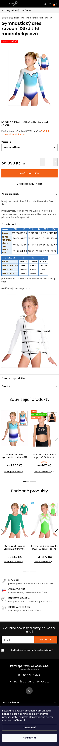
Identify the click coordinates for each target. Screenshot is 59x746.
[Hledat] (44, 4)
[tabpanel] (15, 442)
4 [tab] (34, 481)
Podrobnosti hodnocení (41, 18)
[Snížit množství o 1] (43, 162)
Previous (2, 438)
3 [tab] (31, 481)
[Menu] (3, 4)
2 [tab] (27, 481)
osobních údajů (44, 650)
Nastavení (29, 727)
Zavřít (17, 181)
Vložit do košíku (30, 173)
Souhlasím (29, 737)
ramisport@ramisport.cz (32, 681)
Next (56, 438)
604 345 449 (32, 675)
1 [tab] (24, 481)
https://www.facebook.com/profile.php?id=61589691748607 (29, 690)
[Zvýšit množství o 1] (55, 162)
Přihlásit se (46, 639)
